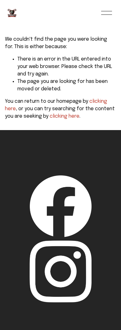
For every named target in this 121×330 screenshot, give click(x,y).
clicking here (64, 116)
